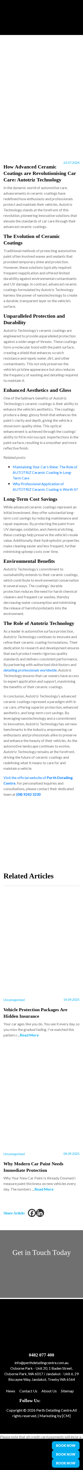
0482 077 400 (41, 1354)
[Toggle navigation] (38, 1454)
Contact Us (28, 1391)
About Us (49, 1391)
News (10, 1391)
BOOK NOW (65, 1446)
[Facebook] (32, 1213)
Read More (29, 1035)
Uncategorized (14, 1000)
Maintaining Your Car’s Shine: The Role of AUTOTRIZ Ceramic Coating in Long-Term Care (45, 472)
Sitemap (67, 1391)
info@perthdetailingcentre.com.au (41, 1362)
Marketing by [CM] (55, 1415)
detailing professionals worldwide (30, 670)
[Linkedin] (40, 1213)
